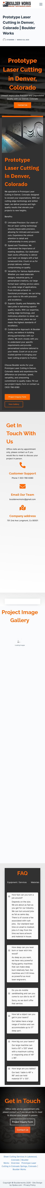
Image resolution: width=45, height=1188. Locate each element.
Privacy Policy (30, 1185)
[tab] (17, 882)
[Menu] (40, 4)
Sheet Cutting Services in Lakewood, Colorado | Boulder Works (20, 1159)
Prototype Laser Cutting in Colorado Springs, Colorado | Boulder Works (20, 1166)
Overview (15, 1163)
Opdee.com (17, 1185)
